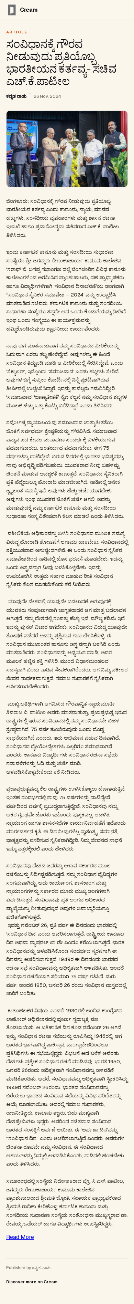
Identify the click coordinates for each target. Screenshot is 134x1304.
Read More (20, 1237)
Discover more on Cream (31, 1282)
